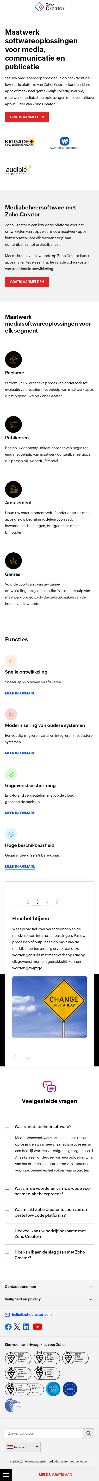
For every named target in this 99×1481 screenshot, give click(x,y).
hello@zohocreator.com (32, 1315)
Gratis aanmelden (27, 117)
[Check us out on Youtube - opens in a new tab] (37, 1326)
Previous (15, 1057)
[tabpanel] (49, 974)
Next (28, 1057)
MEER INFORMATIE (20, 693)
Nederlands (21, 1447)
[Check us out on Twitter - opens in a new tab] (17, 1326)
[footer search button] (88, 1433)
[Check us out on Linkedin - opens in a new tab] (27, 1326)
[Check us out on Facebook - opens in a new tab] (8, 1326)
